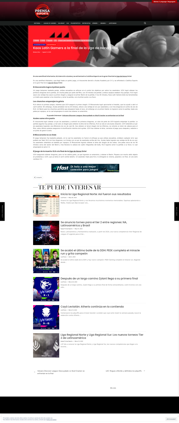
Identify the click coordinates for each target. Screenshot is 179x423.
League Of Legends (50, 23)
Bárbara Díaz (36, 52)
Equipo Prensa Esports (66, 228)
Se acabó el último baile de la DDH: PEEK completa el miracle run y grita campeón (100, 252)
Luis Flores (63, 197)
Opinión (94, 23)
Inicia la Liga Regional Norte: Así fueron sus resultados (96, 194)
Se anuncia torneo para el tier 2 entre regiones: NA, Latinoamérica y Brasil (94, 223)
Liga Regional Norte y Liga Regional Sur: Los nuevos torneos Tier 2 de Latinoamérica (102, 336)
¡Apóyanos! (113, 23)
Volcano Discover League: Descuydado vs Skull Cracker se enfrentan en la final (93, 115)
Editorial (37, 23)
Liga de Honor (121, 76)
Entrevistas (86, 23)
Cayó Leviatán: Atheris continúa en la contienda (92, 306)
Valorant (61, 23)
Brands (103, 23)
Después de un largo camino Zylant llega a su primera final (99, 278)
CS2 (67, 23)
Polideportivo (75, 23)
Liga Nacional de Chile (39, 44)
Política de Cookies (51, 419)
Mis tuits (113, 388)
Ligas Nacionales (51, 44)
